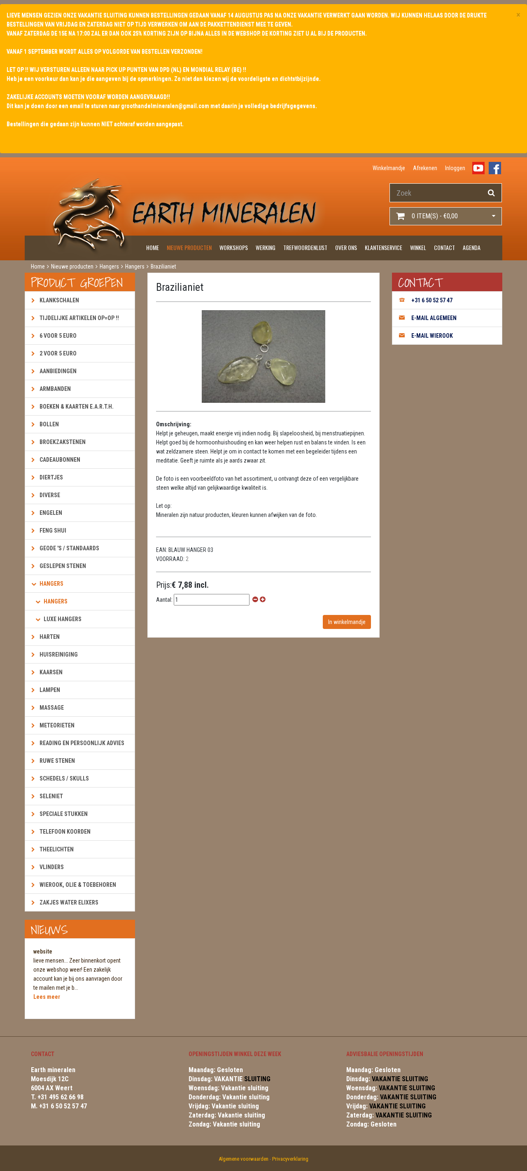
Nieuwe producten (189, 247)
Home (152, 247)
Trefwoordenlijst (305, 247)
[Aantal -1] (255, 599)
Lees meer (46, 996)
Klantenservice (383, 247)
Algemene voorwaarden (243, 1159)
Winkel (418, 247)
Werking (265, 247)
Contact (444, 247)
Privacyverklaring (290, 1159)
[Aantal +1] (263, 599)
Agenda (471, 247)
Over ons (346, 247)
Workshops (233, 247)
